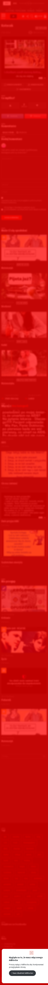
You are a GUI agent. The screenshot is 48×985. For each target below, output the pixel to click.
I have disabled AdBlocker (22, 973)
